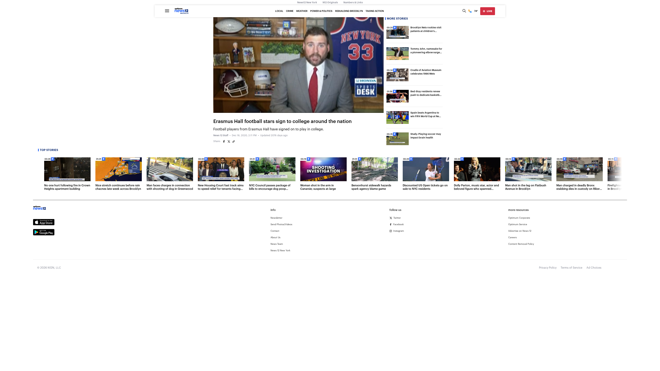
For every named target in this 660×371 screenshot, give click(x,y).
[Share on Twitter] (228, 141)
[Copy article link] (233, 141)
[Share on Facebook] (224, 141)
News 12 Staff (220, 135)
